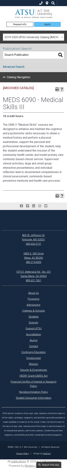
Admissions (33, 304)
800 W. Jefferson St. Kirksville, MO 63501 (33, 237)
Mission (33, 364)
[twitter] (27, 206)
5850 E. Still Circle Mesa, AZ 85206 (34, 255)
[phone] (41, 3)
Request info (19, 24)
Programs (33, 299)
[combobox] (33, 37)
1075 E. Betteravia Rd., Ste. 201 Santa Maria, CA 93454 (33, 274)
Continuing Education (33, 352)
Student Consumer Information (33, 398)
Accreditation (33, 334)
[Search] (60, 55)
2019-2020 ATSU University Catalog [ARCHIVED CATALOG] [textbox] (34, 37)
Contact (33, 346)
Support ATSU (34, 328)
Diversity (33, 322)
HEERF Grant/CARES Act (33, 375)
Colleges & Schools (33, 310)
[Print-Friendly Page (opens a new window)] (57, 89)
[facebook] (21, 206)
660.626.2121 (33, 243)
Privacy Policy (22, 453)
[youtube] (46, 206)
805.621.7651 (33, 280)
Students (34, 316)
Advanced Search (13, 66)
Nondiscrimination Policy (33, 392)
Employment (33, 358)
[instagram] (40, 206)
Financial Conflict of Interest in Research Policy (33, 384)
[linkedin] (34, 206)
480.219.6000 (33, 262)
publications (18, 461)
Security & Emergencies (33, 370)
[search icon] (53, 3)
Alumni (34, 340)
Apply (47, 24)
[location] (46, 3)
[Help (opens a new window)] (62, 89)
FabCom (47, 453)
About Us (33, 293)
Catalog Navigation (18, 77)
